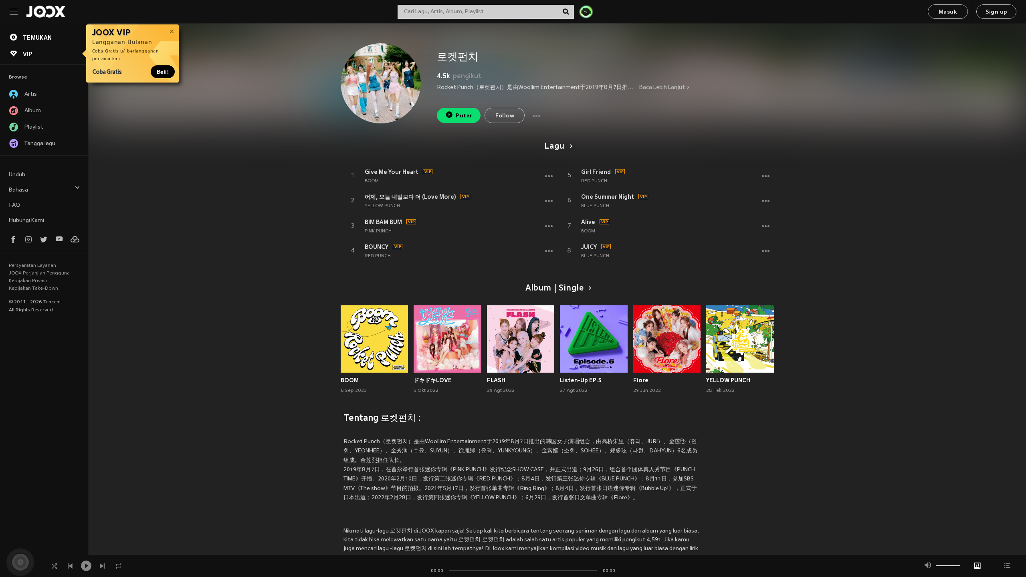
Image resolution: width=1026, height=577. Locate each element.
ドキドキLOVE (433, 380)
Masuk (948, 12)
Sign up (997, 12)
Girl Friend (596, 172)
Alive (588, 222)
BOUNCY (376, 247)
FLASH (496, 380)
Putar (464, 116)
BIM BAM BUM (383, 222)
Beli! (163, 72)
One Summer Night (607, 197)
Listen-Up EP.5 (581, 380)
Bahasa (18, 190)
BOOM (372, 181)
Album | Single (554, 288)
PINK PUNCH (378, 231)
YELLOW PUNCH (382, 206)
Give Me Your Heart (391, 172)
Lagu (554, 146)
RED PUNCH (378, 256)
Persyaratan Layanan (32, 265)
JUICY (589, 247)
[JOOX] (46, 12)
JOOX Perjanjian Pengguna (39, 273)
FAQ (14, 205)
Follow (504, 116)
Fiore (640, 380)
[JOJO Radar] (586, 12)
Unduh (17, 175)
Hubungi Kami (26, 221)
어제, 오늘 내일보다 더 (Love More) (410, 197)
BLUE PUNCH (595, 206)
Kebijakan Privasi (28, 281)
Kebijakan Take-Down (33, 288)
